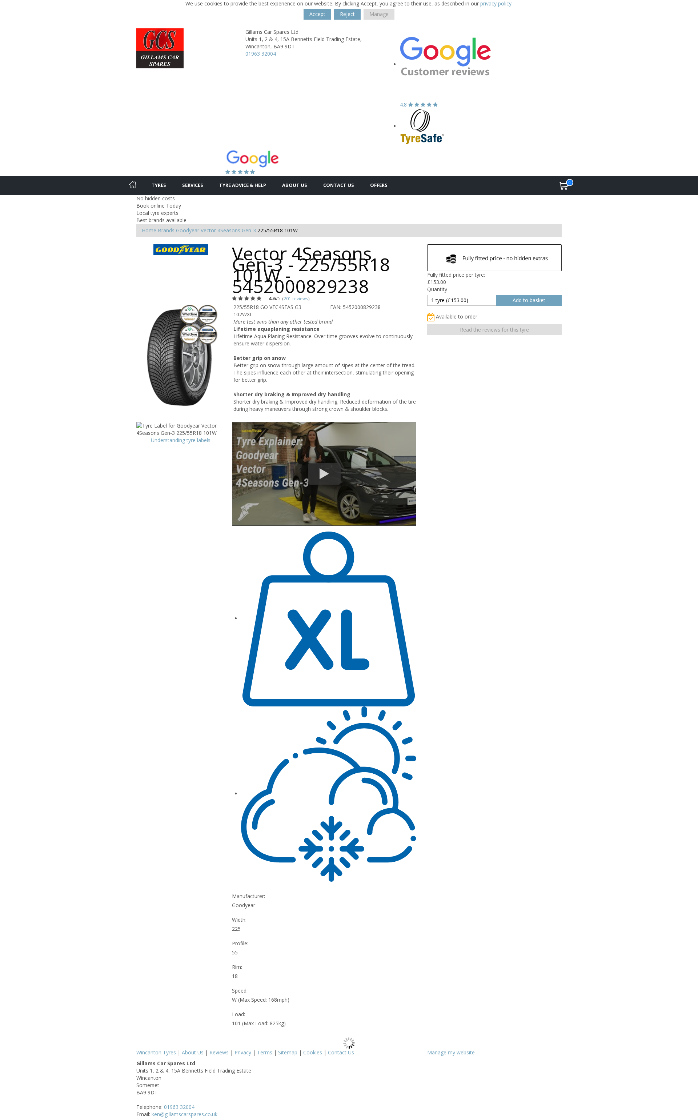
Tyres (159, 185)
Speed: (240, 990)
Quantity (437, 289)
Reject (347, 14)
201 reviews (296, 298)
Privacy (242, 1052)
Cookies (312, 1052)
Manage (379, 14)
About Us (294, 185)
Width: (239, 919)
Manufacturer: (248, 896)
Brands (166, 230)
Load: (238, 1014)
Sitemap (287, 1052)
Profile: (240, 943)
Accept (317, 14)
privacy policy (496, 3)
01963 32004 (260, 53)
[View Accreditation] (422, 126)
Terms (264, 1052)
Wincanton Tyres (156, 1052)
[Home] (133, 185)
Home (149, 230)
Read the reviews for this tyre (494, 329)
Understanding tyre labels (180, 440)
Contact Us (338, 185)
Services (192, 185)
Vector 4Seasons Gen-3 (228, 230)
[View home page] (160, 47)
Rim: (237, 966)
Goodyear (187, 230)
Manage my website (451, 1052)
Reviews (219, 1052)
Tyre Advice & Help (242, 185)
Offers (379, 185)
